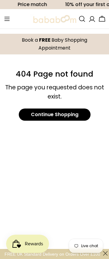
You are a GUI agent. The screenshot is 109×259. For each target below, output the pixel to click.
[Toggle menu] (7, 19)
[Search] (82, 19)
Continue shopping (54, 114)
